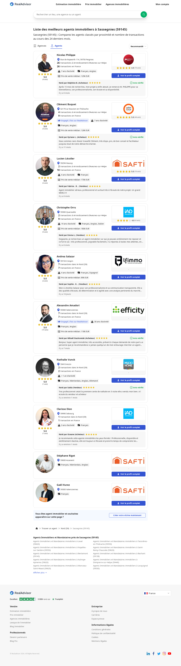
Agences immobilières (117, 4)
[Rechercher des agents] (144, 14)
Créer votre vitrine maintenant (127, 515)
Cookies (95, 637)
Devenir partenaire (18, 637)
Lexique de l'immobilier (20, 622)
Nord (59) (65, 528)
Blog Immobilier (17, 626)
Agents (58, 45)
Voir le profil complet (130, 75)
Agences (41, 45)
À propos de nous (99, 611)
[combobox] (90, 14)
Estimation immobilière (68, 4)
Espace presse (98, 618)
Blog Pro (13, 641)
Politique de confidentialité (103, 633)
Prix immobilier (93, 4)
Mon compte (162, 4)
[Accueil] (36, 528)
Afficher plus (39, 572)
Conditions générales (101, 629)
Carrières (96, 615)
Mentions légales (99, 641)
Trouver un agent (49, 528)
